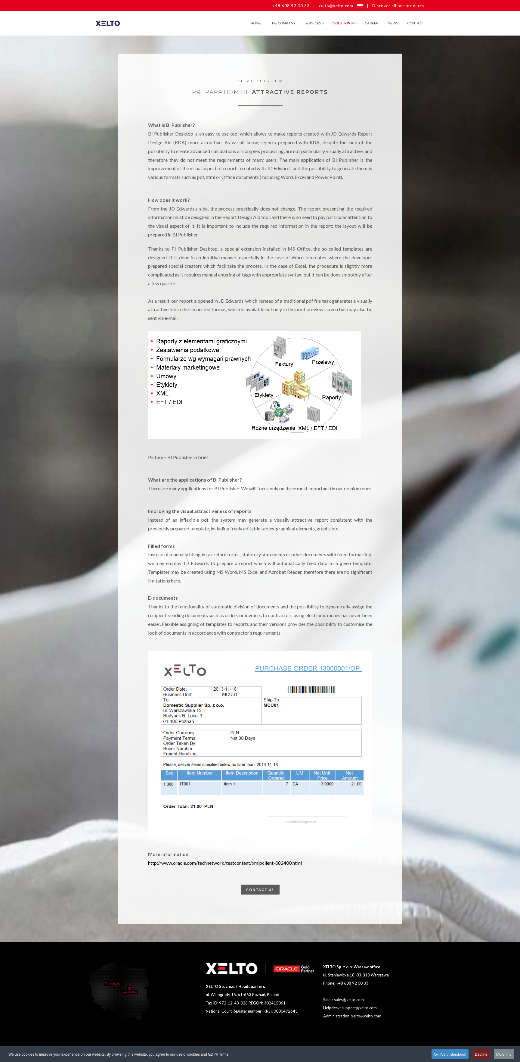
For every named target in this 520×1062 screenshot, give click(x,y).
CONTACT (415, 23)
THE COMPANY (283, 23)
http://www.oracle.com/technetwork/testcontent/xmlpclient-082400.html (225, 863)
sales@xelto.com (349, 999)
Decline (481, 1054)
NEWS (393, 23)
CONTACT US (260, 890)
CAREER (372, 23)
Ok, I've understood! (450, 1054)
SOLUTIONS (343, 23)
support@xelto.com (359, 1007)
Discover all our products (398, 5)
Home (255, 23)
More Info (504, 1054)
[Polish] (360, 5)
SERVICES (313, 23)
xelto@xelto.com (336, 5)
